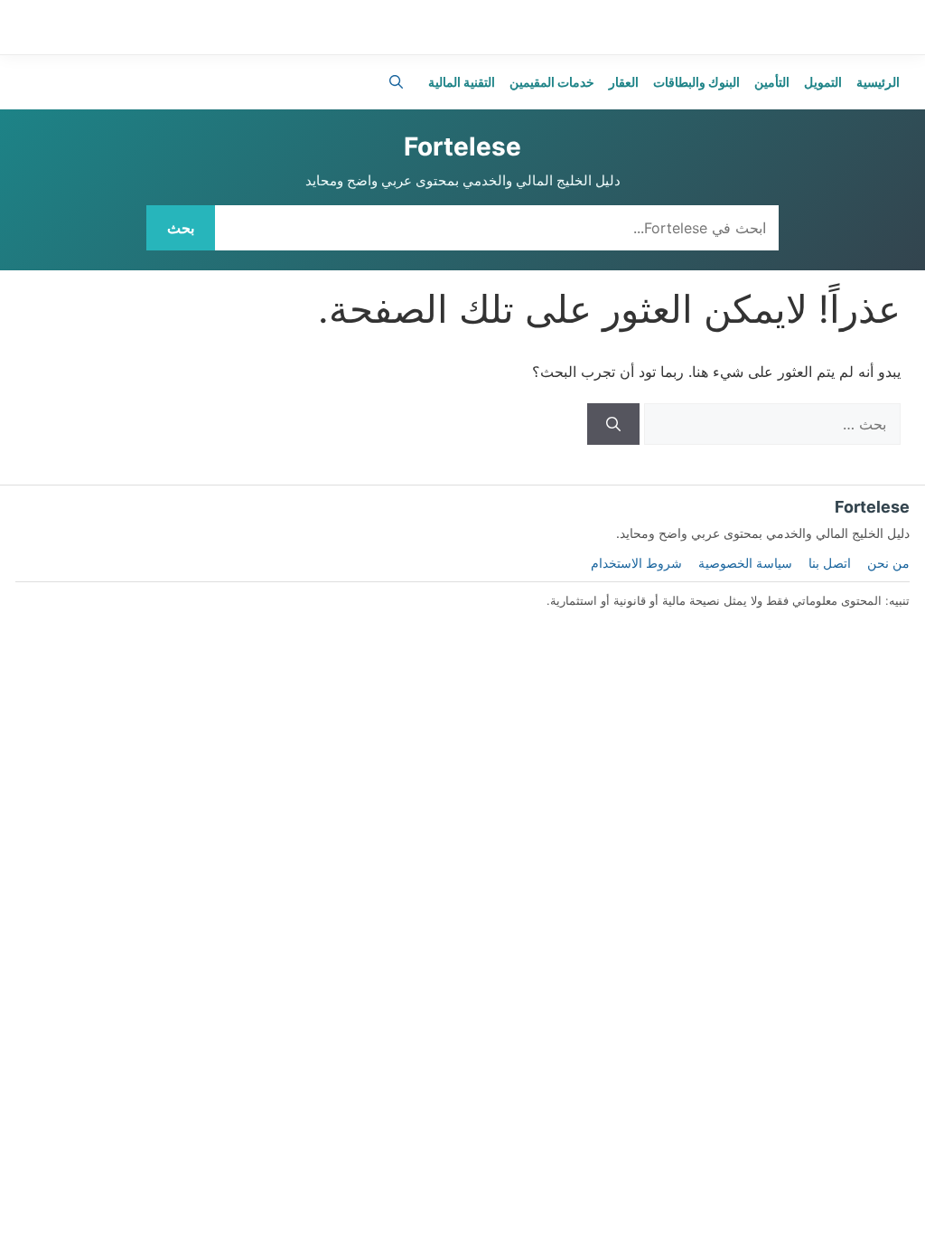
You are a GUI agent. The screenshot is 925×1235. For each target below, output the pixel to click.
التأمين (772, 82)
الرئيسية (878, 82)
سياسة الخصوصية (745, 562)
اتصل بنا (829, 562)
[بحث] (613, 424)
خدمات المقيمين (551, 82)
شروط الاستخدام (636, 562)
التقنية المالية (461, 82)
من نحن (888, 562)
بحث (180, 228)
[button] (396, 82)
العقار (624, 82)
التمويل (823, 82)
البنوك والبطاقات (696, 82)
